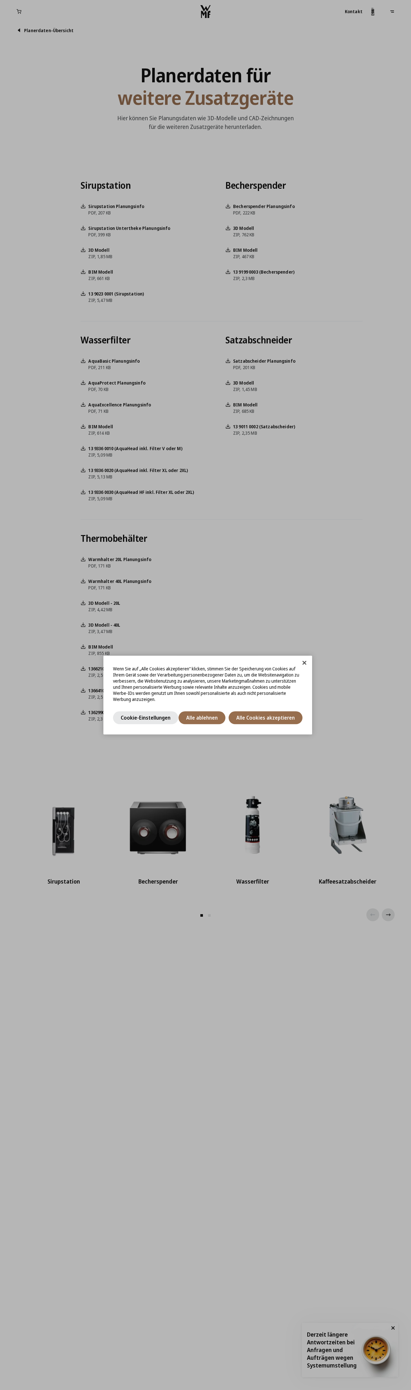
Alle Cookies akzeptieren (265, 717)
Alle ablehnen (202, 717)
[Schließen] (304, 662)
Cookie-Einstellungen (146, 717)
